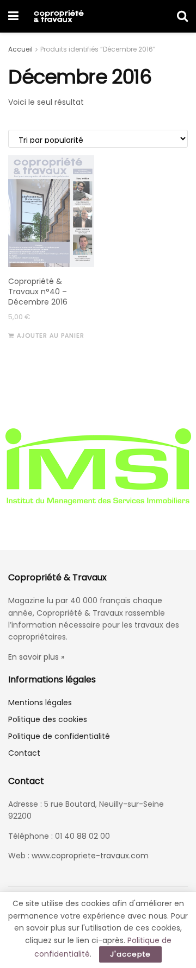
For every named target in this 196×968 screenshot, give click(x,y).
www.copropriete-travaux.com (90, 855)
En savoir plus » (36, 656)
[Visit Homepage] (58, 16)
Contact (24, 753)
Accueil (20, 49)
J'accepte (130, 954)
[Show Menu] (13, 16)
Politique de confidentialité (59, 736)
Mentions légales (40, 702)
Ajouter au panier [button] (50, 335)
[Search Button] (182, 16)
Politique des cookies (47, 719)
